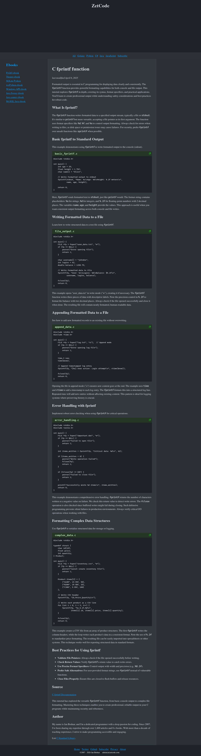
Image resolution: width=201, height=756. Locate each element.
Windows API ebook (16, 89)
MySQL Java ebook (16, 101)
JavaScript (111, 55)
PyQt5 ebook (12, 72)
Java (102, 55)
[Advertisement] (100, 31)
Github (93, 749)
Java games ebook (15, 97)
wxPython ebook (14, 84)
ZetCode (100, 5)
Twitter (85, 749)
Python (89, 55)
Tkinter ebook (13, 76)
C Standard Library (65, 738)
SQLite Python (13, 80)
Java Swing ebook (15, 93)
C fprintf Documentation (64, 694)
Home (77, 749)
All (74, 55)
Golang (81, 55)
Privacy (114, 749)
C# (96, 55)
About (123, 749)
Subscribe (122, 55)
